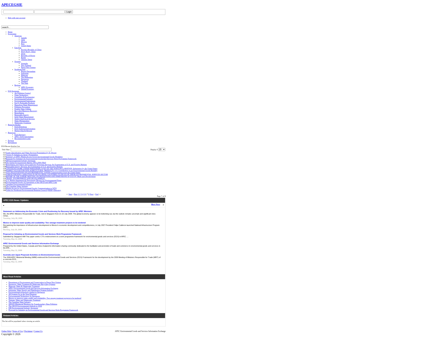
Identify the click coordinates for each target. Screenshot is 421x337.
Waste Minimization (21, 121)
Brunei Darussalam (28, 71)
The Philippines (27, 77)
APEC (6, 4)
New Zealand (26, 65)
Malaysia (24, 75)
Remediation (19, 113)
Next (91, 194)
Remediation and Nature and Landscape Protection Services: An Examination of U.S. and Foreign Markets (46, 165)
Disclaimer (28, 331)
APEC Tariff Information (24, 137)
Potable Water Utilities (22, 109)
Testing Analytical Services (24, 119)
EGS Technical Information (24, 129)
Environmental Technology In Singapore (24, 296)
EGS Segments (13, 91)
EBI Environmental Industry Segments (20, 161)
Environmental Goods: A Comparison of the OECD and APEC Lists (31, 182)
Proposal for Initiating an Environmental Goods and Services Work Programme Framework (42, 234)
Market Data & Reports (23, 131)
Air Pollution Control (22, 93)
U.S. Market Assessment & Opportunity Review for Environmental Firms (33, 180)
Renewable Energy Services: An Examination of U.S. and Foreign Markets (34, 167)
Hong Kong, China (28, 52)
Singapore (25, 79)
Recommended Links (22, 139)
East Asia (17, 48)
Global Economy (27, 89)
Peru (23, 44)
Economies (12, 34)
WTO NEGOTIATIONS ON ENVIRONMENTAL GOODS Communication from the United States (43, 172)
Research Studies (14, 125)
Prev (75, 194)
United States (26, 46)
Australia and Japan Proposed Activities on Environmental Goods (31, 255)
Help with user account (16, 18)
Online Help (6, 331)
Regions (17, 85)
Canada (24, 38)
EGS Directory (20, 135)
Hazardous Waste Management (26, 105)
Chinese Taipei (26, 59)
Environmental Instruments (24, 101)
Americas (18, 36)
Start (70, 194)
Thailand (24, 81)
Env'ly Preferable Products (24, 103)
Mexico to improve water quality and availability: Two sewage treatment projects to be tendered (44, 223)
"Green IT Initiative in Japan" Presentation (22, 155)
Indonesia (24, 73)
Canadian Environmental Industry (19, 184)
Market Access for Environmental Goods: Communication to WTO (31, 188)
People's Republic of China (31, 50)
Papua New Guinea (28, 67)
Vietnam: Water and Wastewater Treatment (24, 300)
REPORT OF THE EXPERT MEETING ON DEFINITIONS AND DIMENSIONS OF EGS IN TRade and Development (51, 176)
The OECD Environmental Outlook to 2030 (25, 306)
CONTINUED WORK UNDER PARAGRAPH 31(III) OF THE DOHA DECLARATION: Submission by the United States (51, 168)
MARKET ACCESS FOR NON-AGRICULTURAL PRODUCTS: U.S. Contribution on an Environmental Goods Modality (52, 170)
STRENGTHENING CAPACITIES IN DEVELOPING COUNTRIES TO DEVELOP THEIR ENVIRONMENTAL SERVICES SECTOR (57, 174)
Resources (11, 133)
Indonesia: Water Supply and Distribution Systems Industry (31, 290)
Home (10, 32)
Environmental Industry (23, 99)
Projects (11, 140)
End (97, 194)
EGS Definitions (20, 127)
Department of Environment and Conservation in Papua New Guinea (35, 282)
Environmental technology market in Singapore (27, 292)
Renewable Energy (21, 115)
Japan (23, 54)
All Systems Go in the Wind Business (23, 294)
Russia (23, 57)
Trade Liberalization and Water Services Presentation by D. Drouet (31, 153)
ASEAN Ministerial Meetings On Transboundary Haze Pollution (33, 304)
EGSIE (16, 4)
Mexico (24, 42)
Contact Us (38, 331)
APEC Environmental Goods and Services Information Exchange (31, 243)
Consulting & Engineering (24, 97)
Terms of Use (17, 331)
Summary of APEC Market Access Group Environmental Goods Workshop (34, 157)
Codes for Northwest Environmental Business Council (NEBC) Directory (33, 190)
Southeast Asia (19, 69)
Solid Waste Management (24, 117)
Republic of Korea (28, 55)
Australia (24, 63)
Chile (23, 40)
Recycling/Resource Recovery (25, 111)
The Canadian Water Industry (17, 186)
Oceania (17, 61)
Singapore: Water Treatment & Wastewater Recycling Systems (32, 284)
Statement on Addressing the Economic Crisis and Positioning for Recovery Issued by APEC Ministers (47, 211)
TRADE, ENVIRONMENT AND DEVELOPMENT (25, 178)
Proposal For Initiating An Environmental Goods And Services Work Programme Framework (41, 159)
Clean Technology (21, 95)
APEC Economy (27, 87)
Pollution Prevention (22, 107)
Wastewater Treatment (22, 123)
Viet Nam (24, 83)
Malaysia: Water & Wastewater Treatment (24, 286)
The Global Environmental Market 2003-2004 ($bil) (26, 163)
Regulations (12, 142)
